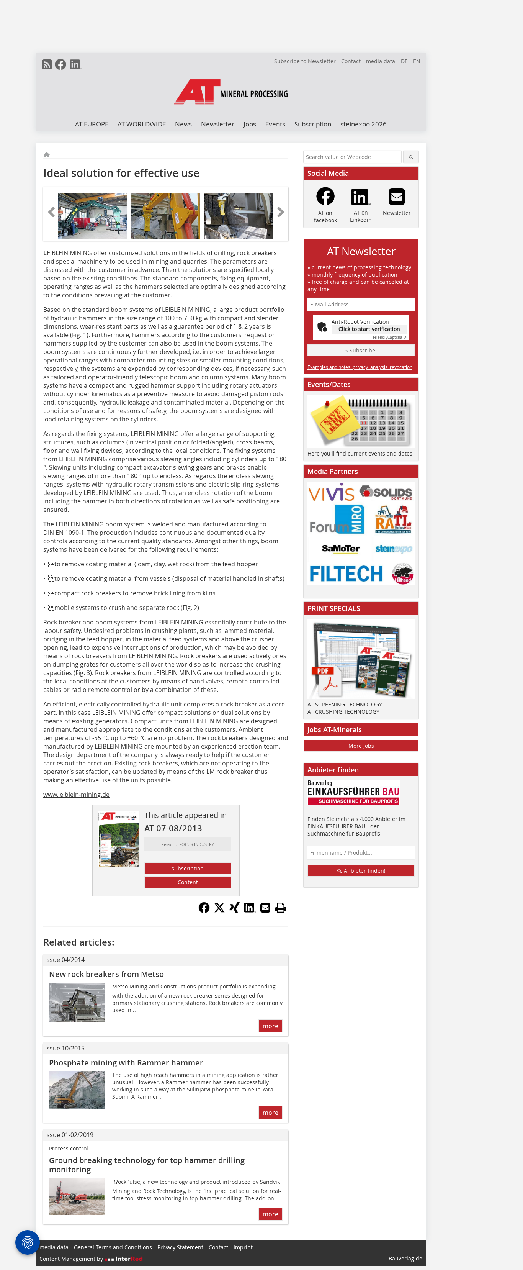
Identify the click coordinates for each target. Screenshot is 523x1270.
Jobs (250, 124)
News (183, 124)
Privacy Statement (180, 1247)
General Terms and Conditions (113, 1247)
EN (416, 61)
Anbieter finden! (364, 870)
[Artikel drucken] (280, 907)
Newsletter (217, 124)
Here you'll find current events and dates (359, 453)
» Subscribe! (361, 350)
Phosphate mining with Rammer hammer (126, 1062)
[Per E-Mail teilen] (265, 907)
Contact (351, 61)
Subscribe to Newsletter (305, 61)
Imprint (243, 1247)
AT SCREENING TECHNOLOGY (344, 704)
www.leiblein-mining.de (76, 794)
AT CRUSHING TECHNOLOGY (343, 711)
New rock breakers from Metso (106, 974)
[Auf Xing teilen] (234, 911)
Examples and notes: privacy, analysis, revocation (359, 367)
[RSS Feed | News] (47, 64)
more (270, 1026)
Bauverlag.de (405, 1258)
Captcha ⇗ (390, 337)
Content (188, 882)
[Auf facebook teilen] (204, 911)
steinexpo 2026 (363, 124)
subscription (188, 868)
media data (380, 61)
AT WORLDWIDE (142, 124)
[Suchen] (411, 157)
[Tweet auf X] (219, 911)
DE (404, 61)
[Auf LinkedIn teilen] (250, 911)
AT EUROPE (91, 124)
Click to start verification (369, 329)
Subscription (312, 124)
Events (275, 124)
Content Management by (72, 1258)
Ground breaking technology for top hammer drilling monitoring (147, 1165)
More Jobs (361, 745)
